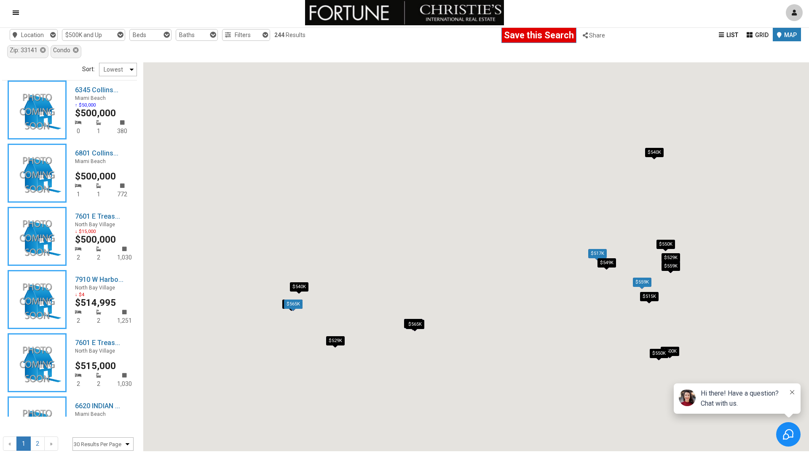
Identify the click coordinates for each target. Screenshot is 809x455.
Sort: (88, 69)
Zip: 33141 (25, 50)
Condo (63, 50)
